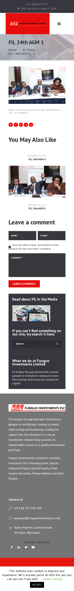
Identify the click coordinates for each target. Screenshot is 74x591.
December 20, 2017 (37, 156)
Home (13, 50)
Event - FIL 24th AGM (19, 110)
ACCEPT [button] (37, 584)
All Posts (29, 50)
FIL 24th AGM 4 (37, 159)
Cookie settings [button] (53, 579)
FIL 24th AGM (38, 110)
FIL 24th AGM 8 (37, 208)
